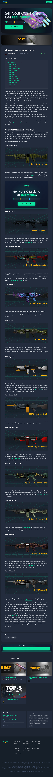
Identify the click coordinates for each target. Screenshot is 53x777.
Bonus (15, 743)
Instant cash (26, 746)
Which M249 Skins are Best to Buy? (15, 62)
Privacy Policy (17, 753)
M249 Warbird (28, 599)
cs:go (31, 715)
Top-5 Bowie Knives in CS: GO (10, 699)
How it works (17, 741)
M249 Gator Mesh (33, 175)
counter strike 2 (44, 720)
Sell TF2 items (35, 746)
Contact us (16, 748)
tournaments (36, 720)
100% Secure (26, 748)
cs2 (35, 715)
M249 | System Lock (13, 78)
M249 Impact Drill (41, 422)
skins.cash (7, 701)
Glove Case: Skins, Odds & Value (10, 719)
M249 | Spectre (12, 74)
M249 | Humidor (12, 84)
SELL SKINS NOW (13, 26)
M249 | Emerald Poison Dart (15, 80)
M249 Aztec (38, 353)
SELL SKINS (49, 2)
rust (35, 718)
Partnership (26, 743)
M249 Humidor (31, 565)
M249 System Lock (16, 458)
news (46, 715)
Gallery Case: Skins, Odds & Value (10, 715)
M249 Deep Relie (26, 527)
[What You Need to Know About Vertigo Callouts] (39, 669)
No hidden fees (26, 750)
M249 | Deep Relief (13, 82)
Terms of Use (17, 750)
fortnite (31, 723)
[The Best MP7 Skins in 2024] (13, 669)
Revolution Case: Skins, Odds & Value (11, 724)
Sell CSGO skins (36, 741)
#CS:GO (8, 637)
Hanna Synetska (12, 53)
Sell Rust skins (35, 748)
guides (31, 725)
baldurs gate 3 (37, 723)
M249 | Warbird (12, 86)
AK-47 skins (14, 615)
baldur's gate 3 (41, 718)
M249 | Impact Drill (13, 76)
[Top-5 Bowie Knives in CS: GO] (13, 691)
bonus (44, 723)
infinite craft (40, 715)
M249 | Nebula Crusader (14, 68)
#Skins (14, 637)
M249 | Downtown (13, 70)
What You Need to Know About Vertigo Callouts (38, 678)
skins (31, 720)
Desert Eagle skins (17, 122)
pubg (47, 718)
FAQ (15, 746)
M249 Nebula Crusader (17, 280)
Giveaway (25, 741)
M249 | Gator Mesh (13, 64)
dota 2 (31, 718)
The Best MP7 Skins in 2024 (9, 677)
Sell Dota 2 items (36, 743)
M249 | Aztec (11, 72)
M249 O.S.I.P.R (28, 242)
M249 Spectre (38, 389)
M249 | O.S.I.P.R (12, 66)
